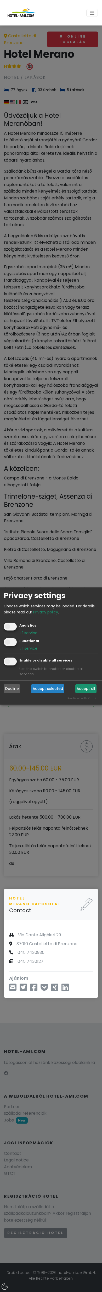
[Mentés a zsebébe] (44, 989)
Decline (12, 688)
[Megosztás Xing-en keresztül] (54, 989)
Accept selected (48, 688)
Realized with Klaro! (81, 698)
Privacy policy (45, 612)
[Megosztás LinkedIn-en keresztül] (65, 989)
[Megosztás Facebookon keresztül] (33, 989)
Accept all (86, 688)
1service (28, 632)
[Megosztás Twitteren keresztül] (23, 989)
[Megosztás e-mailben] (12, 989)
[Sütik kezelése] (5, 1287)
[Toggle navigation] (92, 13)
